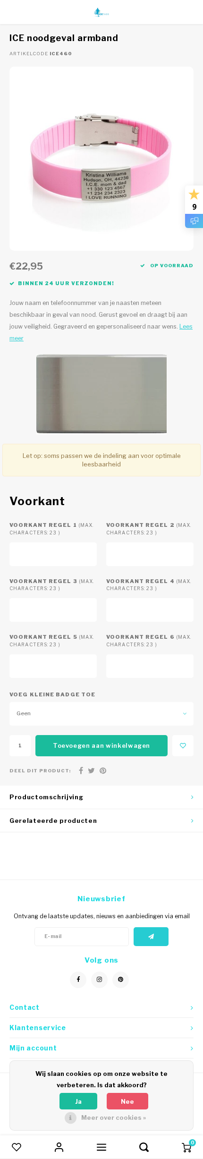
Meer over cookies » (113, 1117)
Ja (78, 1101)
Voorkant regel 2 (148, 528)
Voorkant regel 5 (51, 640)
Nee (127, 1101)
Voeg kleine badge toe (52, 694)
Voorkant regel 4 (148, 585)
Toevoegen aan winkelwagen (101, 745)
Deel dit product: (40, 770)
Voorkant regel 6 (148, 640)
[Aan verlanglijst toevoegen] (183, 745)
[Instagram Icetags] (99, 980)
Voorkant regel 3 (51, 585)
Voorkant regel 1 (51, 528)
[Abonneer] (151, 936)
